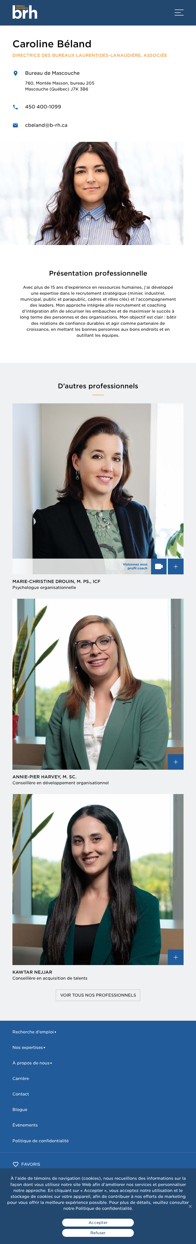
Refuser (98, 1233)
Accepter (98, 1222)
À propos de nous (30, 1063)
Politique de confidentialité (40, 1140)
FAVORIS (30, 1164)
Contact (20, 1094)
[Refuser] (190, 1206)
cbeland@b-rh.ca (46, 125)
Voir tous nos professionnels (98, 995)
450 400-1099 (43, 107)
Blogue (19, 1109)
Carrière (20, 1078)
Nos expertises (27, 1047)
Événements (25, 1125)
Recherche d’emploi (33, 1032)
